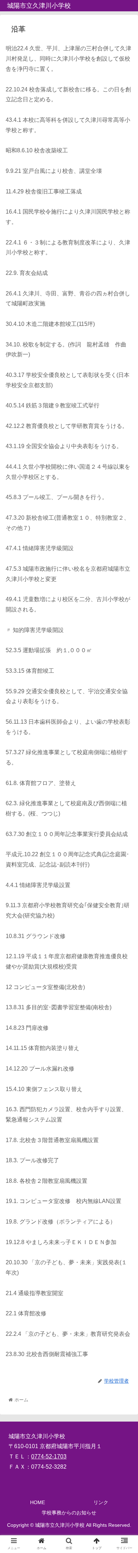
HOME (37, 1502)
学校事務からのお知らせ (69, 1512)
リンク (100, 1502)
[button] (124, 951)
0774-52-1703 (49, 1456)
